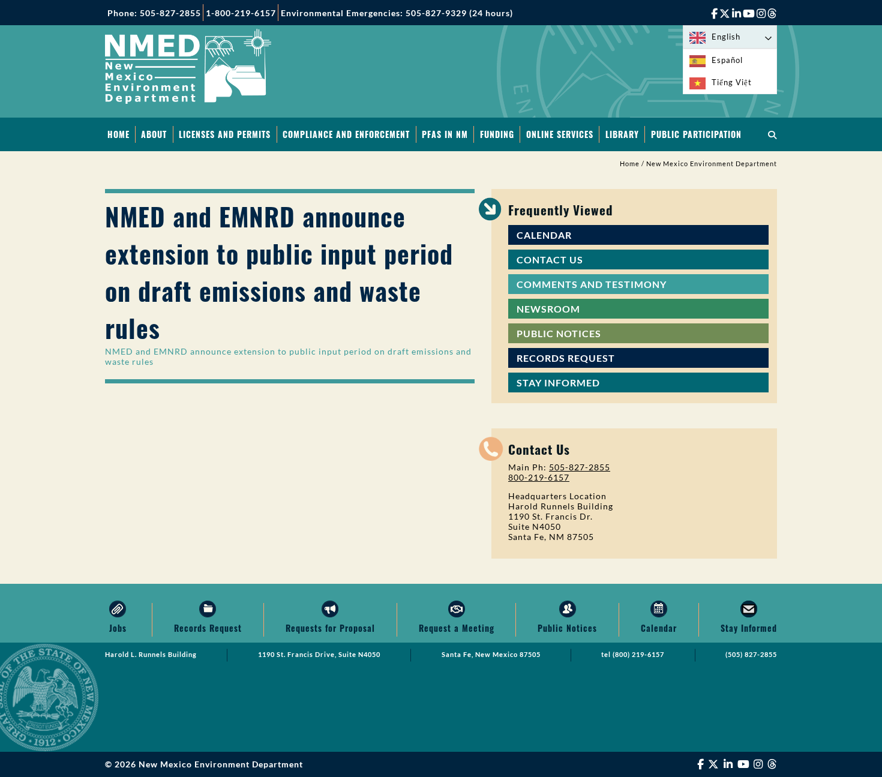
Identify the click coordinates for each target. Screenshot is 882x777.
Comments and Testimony (592, 284)
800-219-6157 (538, 477)
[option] (729, 60)
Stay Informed (558, 382)
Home (118, 134)
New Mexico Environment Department (711, 163)
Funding (497, 134)
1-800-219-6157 (241, 13)
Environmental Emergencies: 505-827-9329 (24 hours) (397, 13)
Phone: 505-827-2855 (154, 13)
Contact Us (550, 259)
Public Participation (696, 134)
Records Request (566, 358)
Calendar (544, 235)
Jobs (118, 628)
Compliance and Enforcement (346, 134)
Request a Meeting (456, 628)
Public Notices (559, 333)
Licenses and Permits (225, 134)
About (154, 134)
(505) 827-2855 (751, 654)
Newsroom (548, 308)
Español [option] (727, 60)
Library (622, 134)
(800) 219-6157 (638, 654)
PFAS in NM (445, 134)
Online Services (559, 134)
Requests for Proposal (330, 628)
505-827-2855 (579, 467)
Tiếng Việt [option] (732, 82)
